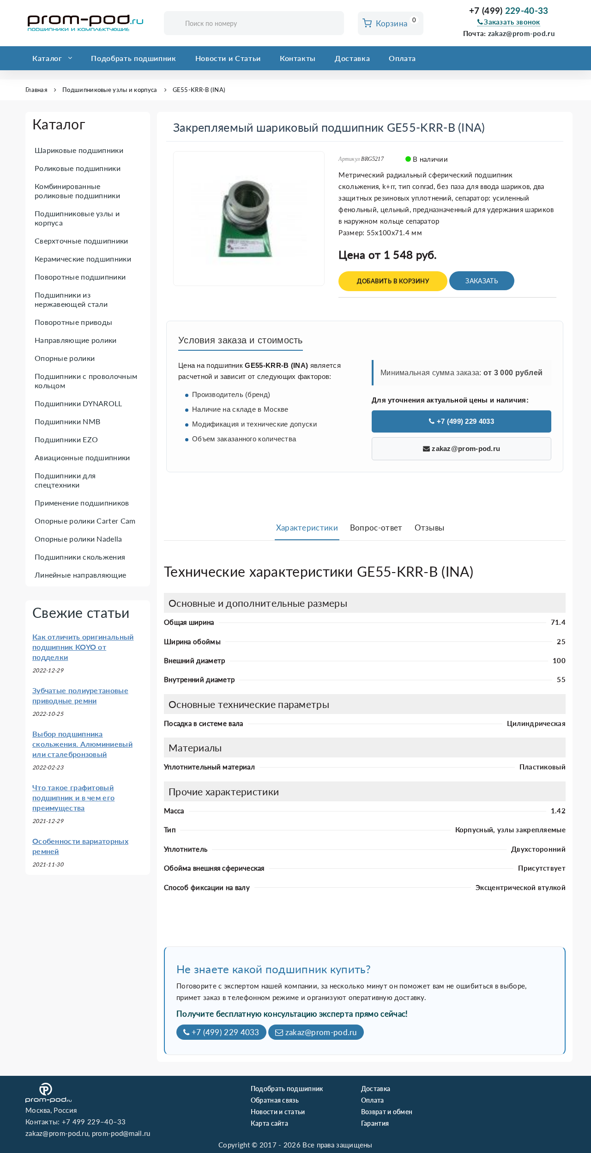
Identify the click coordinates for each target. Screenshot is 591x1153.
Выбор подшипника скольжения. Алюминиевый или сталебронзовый (82, 743)
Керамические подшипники (83, 258)
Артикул (349, 159)
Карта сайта (269, 1123)
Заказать (481, 281)
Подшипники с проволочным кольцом (86, 381)
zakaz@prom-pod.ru (521, 33)
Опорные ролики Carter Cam (85, 520)
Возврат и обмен (387, 1112)
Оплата (402, 58)
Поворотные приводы (73, 321)
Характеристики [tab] (307, 527)
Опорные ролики (65, 358)
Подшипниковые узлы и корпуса (109, 89)
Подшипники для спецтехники (65, 480)
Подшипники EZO (66, 439)
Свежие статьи (80, 612)
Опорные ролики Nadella (78, 538)
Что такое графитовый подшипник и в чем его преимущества (73, 797)
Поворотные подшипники (80, 276)
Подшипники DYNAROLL (78, 403)
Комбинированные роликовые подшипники (77, 191)
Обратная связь (275, 1100)
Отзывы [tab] (430, 527)
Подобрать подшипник (133, 58)
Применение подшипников (82, 502)
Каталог (47, 58)
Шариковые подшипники (79, 150)
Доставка (352, 58)
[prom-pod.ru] (87, 23)
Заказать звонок (512, 22)
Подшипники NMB (67, 421)
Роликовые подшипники (78, 168)
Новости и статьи (278, 1112)
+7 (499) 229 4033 (464, 421)
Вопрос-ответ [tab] (376, 527)
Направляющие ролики (76, 340)
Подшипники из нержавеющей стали (71, 299)
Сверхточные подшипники (81, 240)
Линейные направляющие (80, 574)
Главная (36, 89)
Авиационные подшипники (82, 457)
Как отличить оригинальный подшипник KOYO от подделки (83, 646)
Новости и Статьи (228, 58)
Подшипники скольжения (80, 556)
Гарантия (375, 1123)
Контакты (298, 58)
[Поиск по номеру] (334, 24)
